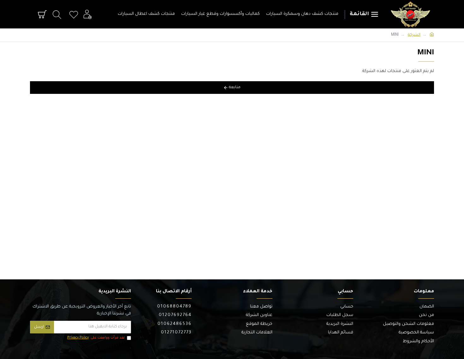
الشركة (414, 35)
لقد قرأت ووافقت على (96, 338)
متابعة (235, 87)
